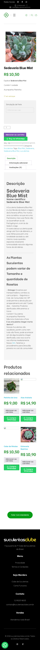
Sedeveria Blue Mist (12, 151)
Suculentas (8, 148)
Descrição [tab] (11, 158)
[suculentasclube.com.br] (20, 539)
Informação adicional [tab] (18, 162)
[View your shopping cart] (35, 16)
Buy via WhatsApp (17, 139)
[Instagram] (18, 2)
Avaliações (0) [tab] (15, 167)
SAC (14, 343)
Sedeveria (30, 148)
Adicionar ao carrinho (15, 135)
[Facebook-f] (22, 2)
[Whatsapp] (26, 2)
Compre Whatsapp (11, 419)
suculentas (24, 151)
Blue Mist (21, 148)
